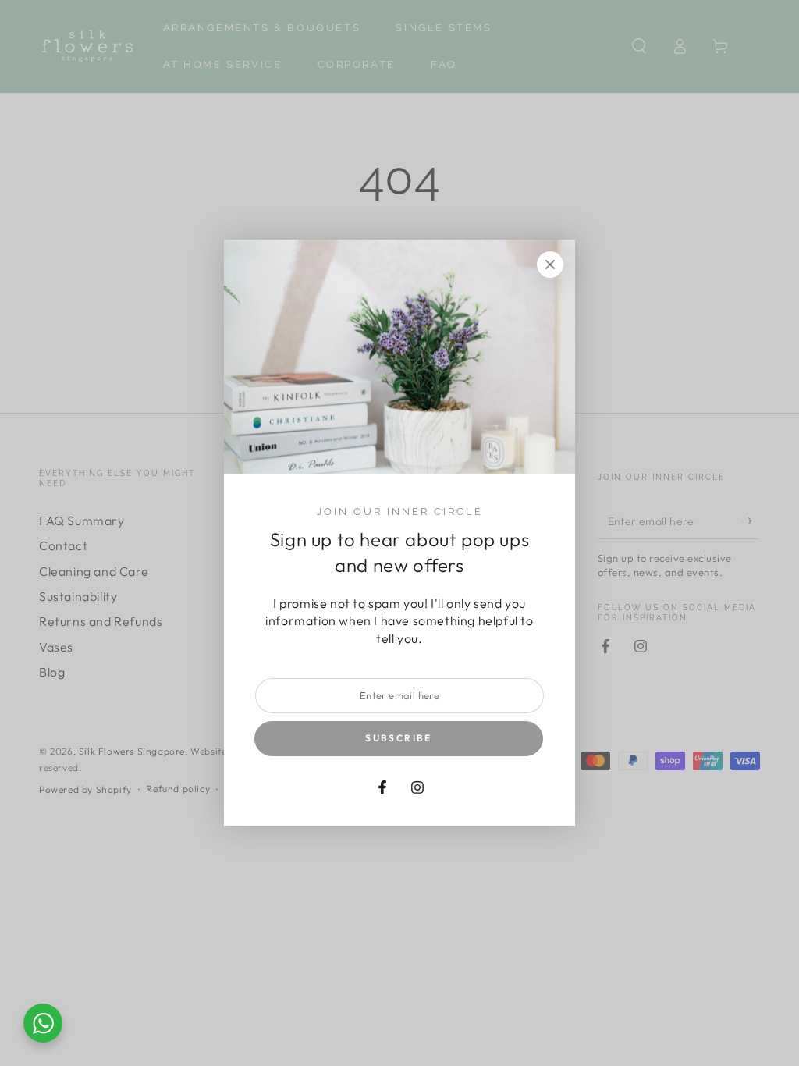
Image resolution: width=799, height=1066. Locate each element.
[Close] (550, 264)
